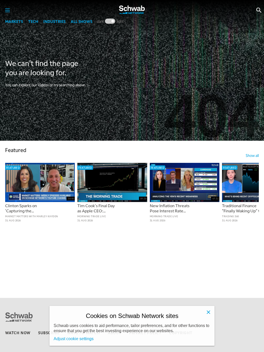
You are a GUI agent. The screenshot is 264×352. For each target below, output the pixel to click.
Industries (54, 21)
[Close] (208, 312)
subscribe (48, 332)
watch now (17, 332)
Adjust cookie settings (74, 339)
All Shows (81, 21)
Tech (33, 21)
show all (252, 155)
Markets (14, 21)
